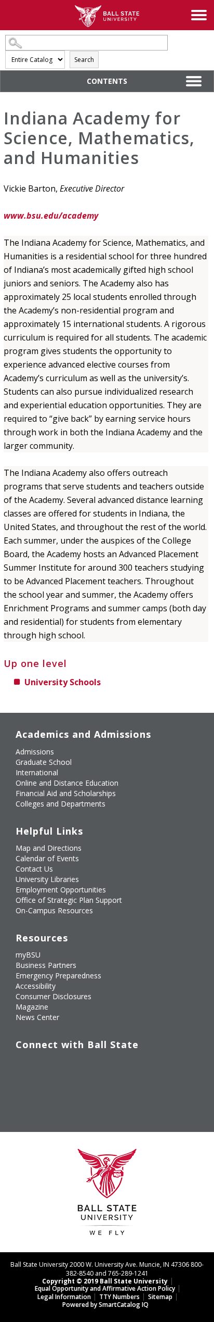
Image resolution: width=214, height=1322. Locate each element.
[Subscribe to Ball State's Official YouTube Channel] (70, 1066)
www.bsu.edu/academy (51, 215)
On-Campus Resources (54, 910)
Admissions (35, 752)
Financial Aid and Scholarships (66, 793)
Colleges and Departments (60, 804)
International (37, 772)
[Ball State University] (107, 1194)
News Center (37, 1017)
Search (84, 59)
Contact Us (34, 869)
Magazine (32, 1007)
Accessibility (36, 986)
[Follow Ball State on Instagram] (94, 1066)
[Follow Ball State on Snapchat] (47, 1090)
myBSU (28, 955)
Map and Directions (49, 848)
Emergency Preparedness (58, 975)
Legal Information (64, 1296)
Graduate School (44, 762)
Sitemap (160, 1296)
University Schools (62, 682)
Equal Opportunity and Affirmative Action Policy (105, 1288)
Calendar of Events (47, 858)
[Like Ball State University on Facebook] (23, 1066)
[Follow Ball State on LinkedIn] (23, 1090)
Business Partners (46, 965)
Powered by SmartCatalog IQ (105, 1304)
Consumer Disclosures (53, 996)
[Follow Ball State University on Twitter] (47, 1066)
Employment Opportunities (61, 890)
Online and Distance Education (67, 783)
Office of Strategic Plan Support (69, 900)
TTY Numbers (119, 1296)
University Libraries (47, 879)
